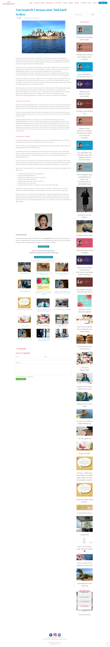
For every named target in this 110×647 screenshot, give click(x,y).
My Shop (77, 2)
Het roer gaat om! (84, 438)
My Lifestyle (84, 2)
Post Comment (21, 379)
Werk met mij (49, 2)
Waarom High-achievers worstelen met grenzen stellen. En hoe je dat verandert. (85, 133)
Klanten (71, 2)
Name (17, 356)
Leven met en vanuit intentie (25, 338)
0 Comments (36, 18)
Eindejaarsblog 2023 (62, 325)
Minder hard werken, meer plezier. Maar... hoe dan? (85, 57)
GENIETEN (84, 535)
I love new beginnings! (43, 325)
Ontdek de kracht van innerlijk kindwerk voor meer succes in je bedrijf (44, 293)
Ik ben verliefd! (24, 325)
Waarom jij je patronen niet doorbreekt (84, 94)
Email (45, 356)
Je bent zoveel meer (25, 273)
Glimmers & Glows (84, 513)
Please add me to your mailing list (25, 376)
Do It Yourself (57, 2)
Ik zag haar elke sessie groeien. (24, 309)
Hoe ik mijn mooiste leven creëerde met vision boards (84, 329)
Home (31, 2)
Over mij (65, 2)
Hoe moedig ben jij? (25, 291)
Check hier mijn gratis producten (43, 257)
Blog (90, 2)
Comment (18, 362)
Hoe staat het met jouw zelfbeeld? (62, 309)
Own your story (84, 615)
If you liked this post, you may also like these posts (44, 261)
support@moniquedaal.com (63, 639)
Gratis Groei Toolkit (39, 2)
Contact (95, 2)
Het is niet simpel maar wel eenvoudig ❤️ (84, 549)
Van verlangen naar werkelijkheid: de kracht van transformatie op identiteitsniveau (84, 179)
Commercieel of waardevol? (62, 338)
